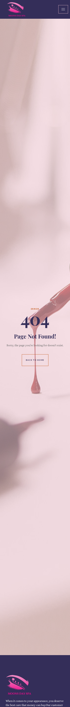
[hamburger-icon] (63, 9)
